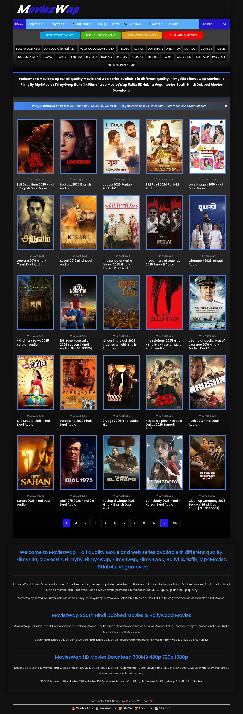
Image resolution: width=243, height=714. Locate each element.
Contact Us (84, 708)
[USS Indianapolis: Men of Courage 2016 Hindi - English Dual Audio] (207, 302)
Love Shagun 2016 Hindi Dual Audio (206, 186)
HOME (19, 24)
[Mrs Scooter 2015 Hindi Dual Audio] (35, 382)
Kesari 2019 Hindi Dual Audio (76, 262)
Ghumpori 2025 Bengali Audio (206, 262)
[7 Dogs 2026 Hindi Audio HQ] (121, 382)
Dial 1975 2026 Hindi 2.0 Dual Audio (77, 503)
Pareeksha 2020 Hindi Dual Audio (76, 423)
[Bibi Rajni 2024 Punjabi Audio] (164, 146)
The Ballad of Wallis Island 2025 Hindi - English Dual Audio (117, 264)
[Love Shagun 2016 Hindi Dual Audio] (207, 146)
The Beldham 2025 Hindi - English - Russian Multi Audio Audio (163, 344)
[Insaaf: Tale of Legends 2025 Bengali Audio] (164, 222)
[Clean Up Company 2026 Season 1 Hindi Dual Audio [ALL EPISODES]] (207, 462)
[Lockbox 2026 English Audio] (78, 146)
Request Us (107, 708)
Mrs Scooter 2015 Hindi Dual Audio (33, 423)
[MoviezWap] (48, 9)
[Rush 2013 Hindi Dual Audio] (207, 382)
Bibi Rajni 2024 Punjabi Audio (162, 186)
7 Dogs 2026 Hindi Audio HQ (121, 423)
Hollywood (57, 24)
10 (154, 523)
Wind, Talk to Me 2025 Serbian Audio (33, 342)
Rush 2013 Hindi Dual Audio (204, 423)
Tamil (115, 24)
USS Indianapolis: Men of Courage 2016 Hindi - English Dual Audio (207, 344)
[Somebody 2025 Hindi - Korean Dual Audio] (164, 462)
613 (175, 523)
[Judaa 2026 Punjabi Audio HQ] (121, 146)
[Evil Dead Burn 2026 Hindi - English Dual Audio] (35, 146)
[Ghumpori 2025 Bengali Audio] (207, 222)
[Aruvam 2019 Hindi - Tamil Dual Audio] (35, 222)
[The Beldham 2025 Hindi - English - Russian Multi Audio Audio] (164, 302)
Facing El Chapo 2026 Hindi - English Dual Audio (119, 504)
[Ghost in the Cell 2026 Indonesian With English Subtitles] (121, 302)
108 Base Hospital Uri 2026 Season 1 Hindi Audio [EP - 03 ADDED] (76, 344)
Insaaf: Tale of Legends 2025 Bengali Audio (163, 262)
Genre (155, 24)
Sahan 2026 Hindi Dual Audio (33, 503)
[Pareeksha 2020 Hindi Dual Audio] (78, 382)
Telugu (102, 24)
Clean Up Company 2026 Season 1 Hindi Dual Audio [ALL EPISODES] (207, 504)
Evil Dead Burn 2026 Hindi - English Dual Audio (35, 186)
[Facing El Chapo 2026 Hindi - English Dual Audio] (121, 462)
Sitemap (164, 708)
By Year (173, 24)
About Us (145, 708)
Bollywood (35, 24)
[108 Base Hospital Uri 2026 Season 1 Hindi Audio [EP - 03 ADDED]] (78, 302)
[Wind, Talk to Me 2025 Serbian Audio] (35, 302)
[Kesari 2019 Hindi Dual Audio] (78, 222)
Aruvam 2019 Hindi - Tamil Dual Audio (32, 262)
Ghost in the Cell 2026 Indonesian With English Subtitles (121, 344)
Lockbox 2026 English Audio (75, 186)
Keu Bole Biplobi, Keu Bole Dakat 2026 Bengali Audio (164, 425)
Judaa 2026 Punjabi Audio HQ (118, 186)
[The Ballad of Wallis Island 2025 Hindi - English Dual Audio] (121, 222)
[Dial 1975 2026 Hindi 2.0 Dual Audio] (78, 462)
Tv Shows (134, 24)
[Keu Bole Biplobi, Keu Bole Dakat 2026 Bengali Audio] (164, 382)
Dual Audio (82, 24)
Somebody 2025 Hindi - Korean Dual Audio (163, 503)
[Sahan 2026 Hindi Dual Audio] (35, 462)
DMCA (127, 708)
